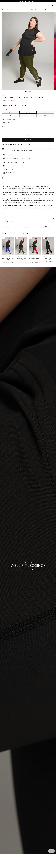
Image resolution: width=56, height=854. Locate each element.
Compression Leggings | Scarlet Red (34, 258)
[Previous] (10, 1)
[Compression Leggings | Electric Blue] (8, 246)
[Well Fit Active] (28, 4)
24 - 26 (28, 115)
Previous (47, 9)
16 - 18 (45, 112)
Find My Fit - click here (12, 172)
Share (5, 178)
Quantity (4, 127)
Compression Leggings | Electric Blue (8, 258)
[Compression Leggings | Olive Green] (21, 246)
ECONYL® (18, 158)
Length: (8, 119)
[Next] (45, 1)
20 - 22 (10, 115)
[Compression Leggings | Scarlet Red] (35, 246)
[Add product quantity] (3, 129)
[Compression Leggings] (48, 246)
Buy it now (28, 139)
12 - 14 (28, 112)
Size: (5, 109)
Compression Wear (12, 9)
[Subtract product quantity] (7, 129)
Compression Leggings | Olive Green (21, 258)
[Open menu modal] (2, 4)
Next (53, 9)
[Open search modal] (50, 4)
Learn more (34, 1)
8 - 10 (10, 112)
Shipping (13, 144)
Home (3, 9)
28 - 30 (46, 115)
